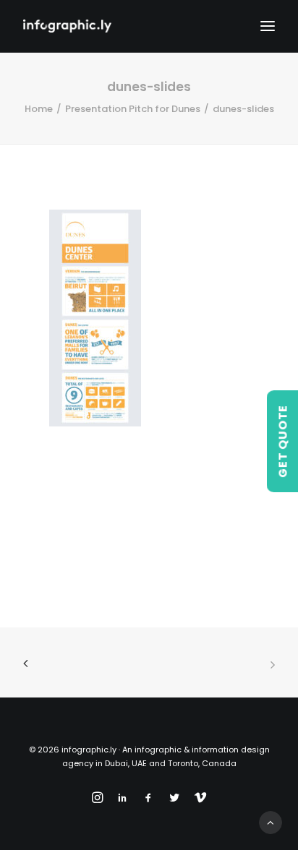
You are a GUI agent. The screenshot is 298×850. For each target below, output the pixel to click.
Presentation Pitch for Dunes (132, 109)
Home (39, 109)
